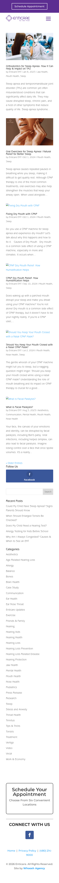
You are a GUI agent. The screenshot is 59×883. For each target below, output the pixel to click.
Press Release (14, 692)
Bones (9, 576)
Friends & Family (15, 620)
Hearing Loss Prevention (19, 648)
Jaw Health (42, 72)
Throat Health (13, 714)
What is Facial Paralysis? (19, 407)
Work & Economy (15, 759)
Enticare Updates (15, 609)
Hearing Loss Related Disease (22, 654)
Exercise (10, 615)
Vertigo (10, 742)
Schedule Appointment (29, 6)
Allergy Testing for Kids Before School (27, 531)
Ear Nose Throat (15, 604)
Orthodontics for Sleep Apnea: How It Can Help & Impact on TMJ (29, 67)
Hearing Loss (13, 642)
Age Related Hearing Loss (20, 559)
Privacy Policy (27, 850)
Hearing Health (14, 637)
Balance (10, 571)
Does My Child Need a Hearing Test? (26, 525)
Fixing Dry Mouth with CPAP (21, 213)
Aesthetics (43, 410)
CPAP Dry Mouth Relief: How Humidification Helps (22, 279)
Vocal (9, 753)
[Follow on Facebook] (29, 835)
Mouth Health (12, 76)
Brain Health (13, 582)
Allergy (10, 565)
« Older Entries (14, 463)
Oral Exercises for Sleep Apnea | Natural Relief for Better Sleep (28, 152)
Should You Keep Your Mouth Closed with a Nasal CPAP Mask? (29, 346)
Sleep (23, 76)
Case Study (12, 587)
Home (11, 850)
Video (9, 748)
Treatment (11, 737)
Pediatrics (11, 687)
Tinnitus (10, 720)
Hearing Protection (16, 659)
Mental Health (29, 414)
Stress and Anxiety (16, 709)
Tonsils (10, 731)
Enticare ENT (15, 72)
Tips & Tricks (13, 725)
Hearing (10, 626)
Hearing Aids (13, 631)
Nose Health (12, 354)
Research (11, 698)
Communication (13, 414)
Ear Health (11, 598)
